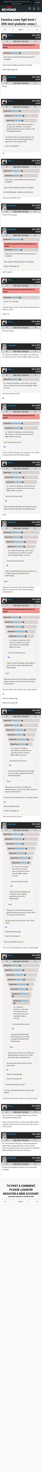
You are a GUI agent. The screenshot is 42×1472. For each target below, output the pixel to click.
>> (20, 53)
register (9, 1193)
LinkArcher (15, 53)
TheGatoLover (17, 116)
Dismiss (38, 2)
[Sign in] (34, 8)
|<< (5, 29)
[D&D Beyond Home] (9, 8)
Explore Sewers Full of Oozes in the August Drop (16, 3)
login (24, 1189)
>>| (37, 29)
